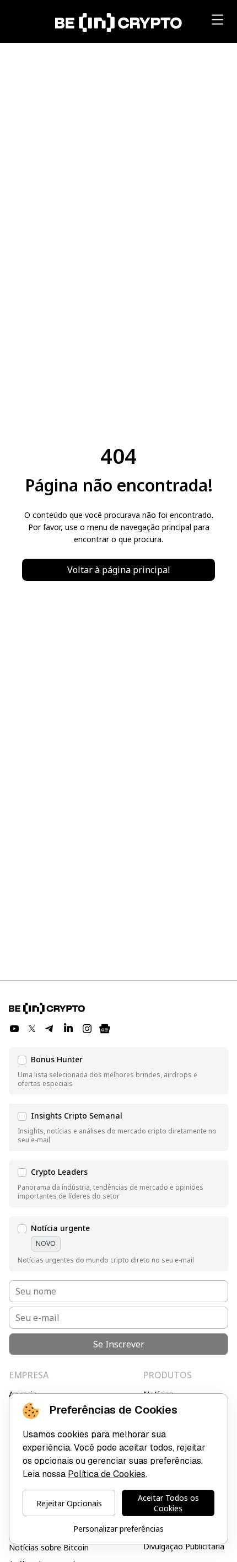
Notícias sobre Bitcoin (49, 1547)
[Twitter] (31, 1028)
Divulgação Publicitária (183, 1546)
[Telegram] (49, 1028)
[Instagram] (87, 1028)
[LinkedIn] (68, 1028)
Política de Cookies (107, 1474)
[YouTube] (14, 1028)
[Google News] (104, 1028)
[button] (118, 1071)
